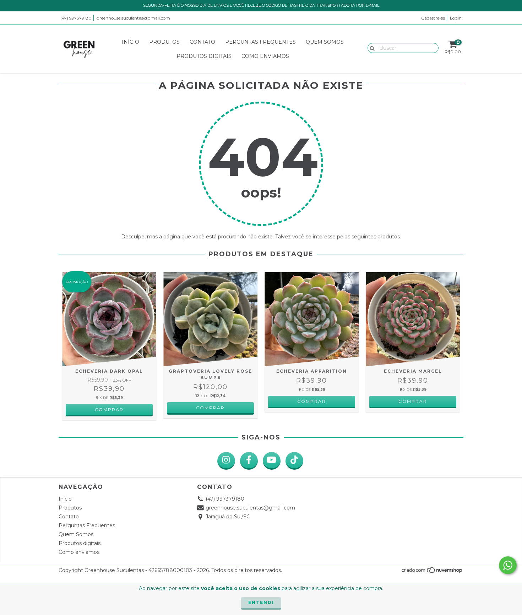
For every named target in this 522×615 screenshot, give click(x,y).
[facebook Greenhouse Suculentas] (249, 461)
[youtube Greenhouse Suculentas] (272, 461)
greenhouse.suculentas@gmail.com (133, 18)
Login (456, 18)
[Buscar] (371, 47)
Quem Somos (325, 42)
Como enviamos (265, 56)
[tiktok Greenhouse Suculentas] (294, 461)
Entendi (261, 602)
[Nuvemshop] (432, 572)
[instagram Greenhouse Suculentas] (226, 461)
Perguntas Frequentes (260, 42)
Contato (202, 42)
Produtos (164, 42)
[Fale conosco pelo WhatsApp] (508, 565)
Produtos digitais (204, 56)
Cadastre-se (433, 18)
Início (130, 42)
